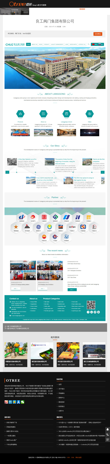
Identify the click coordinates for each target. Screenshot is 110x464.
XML (72, 457)
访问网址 (98, 34)
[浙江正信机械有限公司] (94, 350)
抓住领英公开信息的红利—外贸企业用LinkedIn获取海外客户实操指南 (82, 436)
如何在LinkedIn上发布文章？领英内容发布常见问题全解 (77, 440)
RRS (68, 457)
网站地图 (79, 457)
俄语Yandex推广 (11, 440)
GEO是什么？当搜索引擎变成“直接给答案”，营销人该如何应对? (80, 422)
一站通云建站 (10, 436)
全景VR (98, 9)
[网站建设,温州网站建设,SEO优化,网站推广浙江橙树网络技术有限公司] (27, 4)
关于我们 (39, 9)
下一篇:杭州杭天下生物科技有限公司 (17, 328)
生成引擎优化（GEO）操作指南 (69, 427)
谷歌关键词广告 (11, 422)
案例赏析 (82, 9)
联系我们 (91, 9)
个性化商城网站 (11, 444)
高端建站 (61, 9)
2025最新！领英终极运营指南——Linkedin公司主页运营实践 (79, 444)
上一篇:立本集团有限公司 (13, 326)
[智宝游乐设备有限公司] (42, 350)
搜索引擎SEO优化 (12, 431)
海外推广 (50, 9)
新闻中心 (71, 9)
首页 (32, 9)
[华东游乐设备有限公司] (68, 350)
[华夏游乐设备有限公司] (16, 350)
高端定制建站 (10, 427)
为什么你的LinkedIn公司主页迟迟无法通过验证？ (75, 431)
